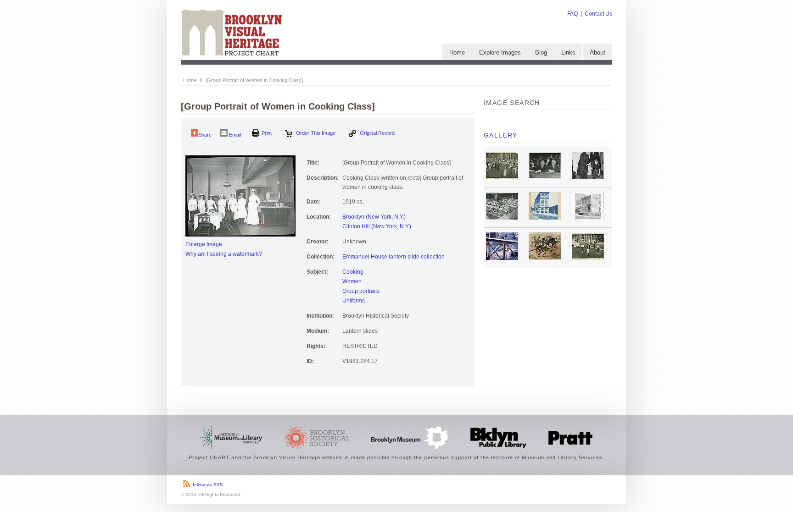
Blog (541, 52)
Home (457, 52)
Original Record (376, 133)
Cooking (352, 272)
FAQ (572, 14)
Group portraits (361, 291)
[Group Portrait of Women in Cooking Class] (254, 80)
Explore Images (500, 52)
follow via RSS (208, 484)
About (597, 52)
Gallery (501, 135)
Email (234, 135)
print (267, 133)
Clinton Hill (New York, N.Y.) (376, 226)
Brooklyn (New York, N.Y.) (374, 217)
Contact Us (598, 14)
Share (205, 135)
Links (568, 52)
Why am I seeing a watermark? (223, 254)
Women (352, 281)
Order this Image (315, 133)
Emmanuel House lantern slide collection (393, 256)
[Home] (231, 53)
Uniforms (353, 300)
